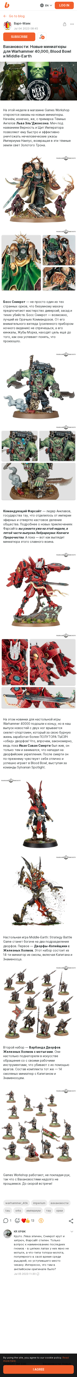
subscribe (19, 37)
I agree (38, 1369)
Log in (64, 5)
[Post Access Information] (64, 24)
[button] (7, 5)
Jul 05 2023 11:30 (25, 1273)
